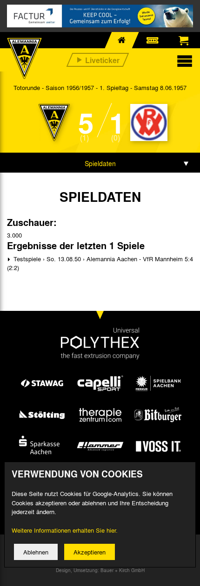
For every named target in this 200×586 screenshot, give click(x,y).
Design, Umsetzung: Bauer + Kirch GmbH (100, 570)
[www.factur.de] (100, 16)
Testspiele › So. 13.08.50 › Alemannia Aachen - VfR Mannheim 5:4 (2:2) (100, 263)
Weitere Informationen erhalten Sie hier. (65, 530)
